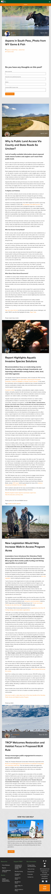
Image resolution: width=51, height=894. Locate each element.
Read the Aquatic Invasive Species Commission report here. (20, 492)
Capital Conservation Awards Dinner (6, 880)
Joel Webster (16, 133)
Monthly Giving (19, 871)
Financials (30, 874)
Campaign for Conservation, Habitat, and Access (18, 866)
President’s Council (17, 874)
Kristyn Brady (16, 535)
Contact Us (30, 877)
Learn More (11, 851)
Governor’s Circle (17, 878)
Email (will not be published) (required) (13, 76)
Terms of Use (31, 869)
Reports (4, 868)
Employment (31, 871)
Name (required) (8, 71)
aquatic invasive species (14, 503)
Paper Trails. (33, 312)
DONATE (25, 4)
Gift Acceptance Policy (19, 890)
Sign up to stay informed (11, 310)
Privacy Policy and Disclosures (32, 865)
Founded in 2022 (9, 390)
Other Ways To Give (18, 886)
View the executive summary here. (14, 494)
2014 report (16, 483)
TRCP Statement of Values (6, 871)
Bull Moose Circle (18, 882)
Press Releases (6, 865)
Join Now (44, 888)
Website (6, 82)
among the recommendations (32, 601)
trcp (14, 33)
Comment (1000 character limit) (11, 87)
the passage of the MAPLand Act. (31, 204)
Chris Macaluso (17, 349)
